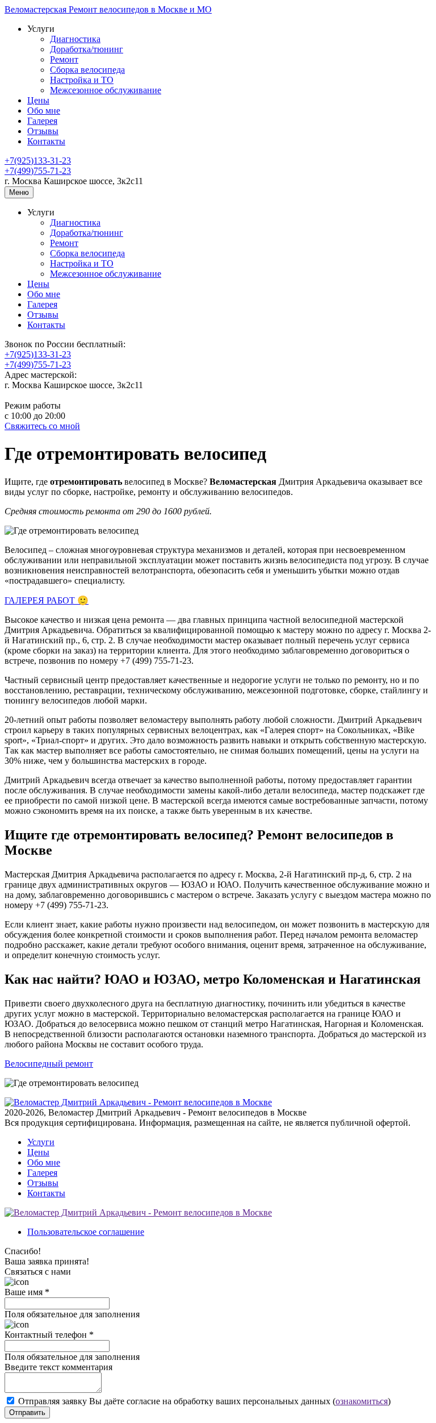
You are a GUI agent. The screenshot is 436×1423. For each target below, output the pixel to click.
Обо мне (43, 110)
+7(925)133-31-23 (38, 160)
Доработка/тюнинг (86, 49)
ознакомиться (362, 1401)
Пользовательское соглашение (85, 1232)
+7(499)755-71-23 (38, 171)
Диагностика (75, 39)
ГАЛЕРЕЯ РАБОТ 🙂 (47, 600)
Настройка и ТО (82, 80)
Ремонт (64, 59)
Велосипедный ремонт (49, 1063)
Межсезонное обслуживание (105, 90)
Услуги (40, 1142)
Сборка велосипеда (87, 69)
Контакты (46, 141)
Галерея (42, 121)
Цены (38, 100)
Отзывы (42, 131)
